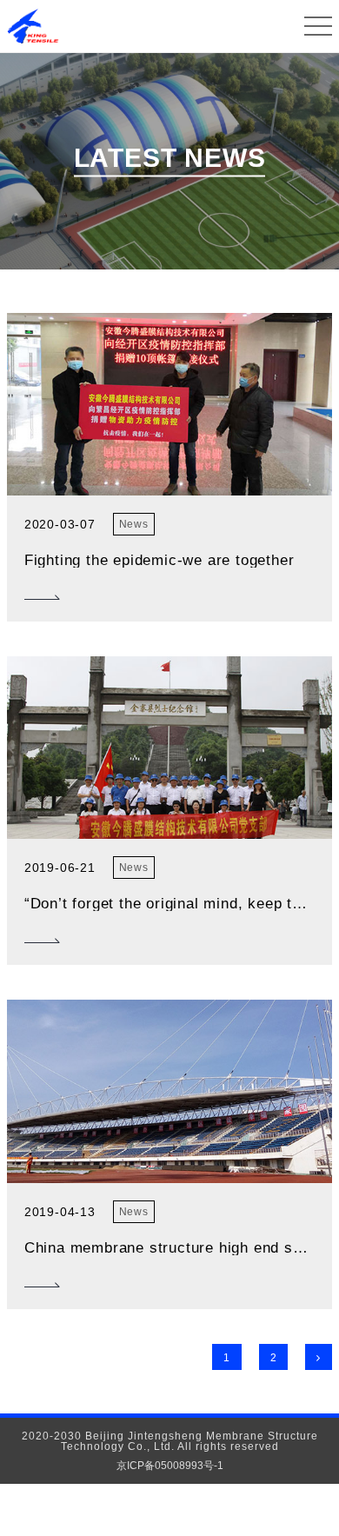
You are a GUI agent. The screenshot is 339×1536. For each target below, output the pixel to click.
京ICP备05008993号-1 (169, 1465)
